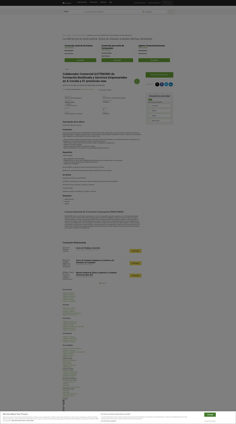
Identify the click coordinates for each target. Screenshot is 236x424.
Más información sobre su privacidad (23, 420)
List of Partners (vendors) (108, 421)
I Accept (210, 415)
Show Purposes (210, 421)
